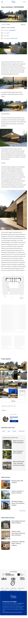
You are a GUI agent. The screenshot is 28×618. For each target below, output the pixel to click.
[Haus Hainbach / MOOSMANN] (13, 366)
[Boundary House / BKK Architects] (5, 484)
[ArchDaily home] (13, 2)
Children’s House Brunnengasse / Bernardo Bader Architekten (18, 533)
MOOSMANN (12, 30)
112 (7, 33)
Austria (12, 27)
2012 (8, 36)
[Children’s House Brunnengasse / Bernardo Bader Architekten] (5, 535)
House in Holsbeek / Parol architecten (18, 452)
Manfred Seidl (14, 38)
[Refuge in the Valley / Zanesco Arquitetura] (7, 444)
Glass (9, 431)
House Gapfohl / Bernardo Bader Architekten (18, 522)
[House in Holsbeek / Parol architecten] (7, 454)
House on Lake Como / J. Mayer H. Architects (18, 492)
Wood (3, 431)
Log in (24, 1)
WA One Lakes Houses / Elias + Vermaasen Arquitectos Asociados (18, 463)
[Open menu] (2, 2)
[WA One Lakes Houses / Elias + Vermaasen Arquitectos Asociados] (7, 465)
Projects (14, 431)
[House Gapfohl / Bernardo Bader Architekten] (5, 524)
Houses (3, 27)
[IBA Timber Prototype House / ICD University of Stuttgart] (5, 505)
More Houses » (22, 510)
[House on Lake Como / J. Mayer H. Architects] (5, 494)
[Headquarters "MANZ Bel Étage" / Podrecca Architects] (5, 545)
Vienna (2, 68)
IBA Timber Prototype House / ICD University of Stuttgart (18, 503)
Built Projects (21, 431)
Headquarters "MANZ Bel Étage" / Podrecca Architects (18, 543)
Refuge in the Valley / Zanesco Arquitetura (18, 442)
